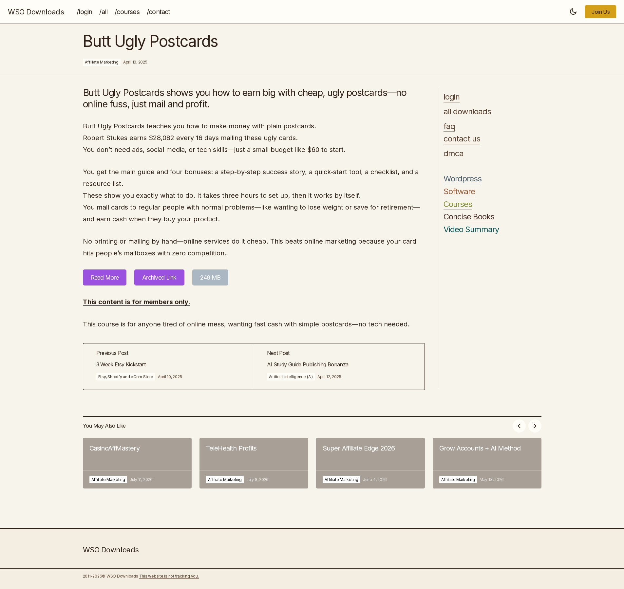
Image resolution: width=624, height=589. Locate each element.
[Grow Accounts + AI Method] (487, 463)
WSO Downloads (36, 12)
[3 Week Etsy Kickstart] (168, 366)
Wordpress (463, 178)
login (452, 96)
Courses (458, 204)
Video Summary (471, 229)
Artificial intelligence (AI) (291, 376)
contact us (462, 138)
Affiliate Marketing (102, 62)
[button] (573, 12)
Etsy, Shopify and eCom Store (125, 376)
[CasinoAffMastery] (137, 463)
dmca (453, 153)
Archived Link (159, 277)
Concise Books (469, 216)
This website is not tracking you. (169, 576)
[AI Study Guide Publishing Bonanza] (339, 366)
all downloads (467, 111)
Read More (105, 277)
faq (449, 126)
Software (459, 191)
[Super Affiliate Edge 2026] (370, 463)
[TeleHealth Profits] (253, 463)
